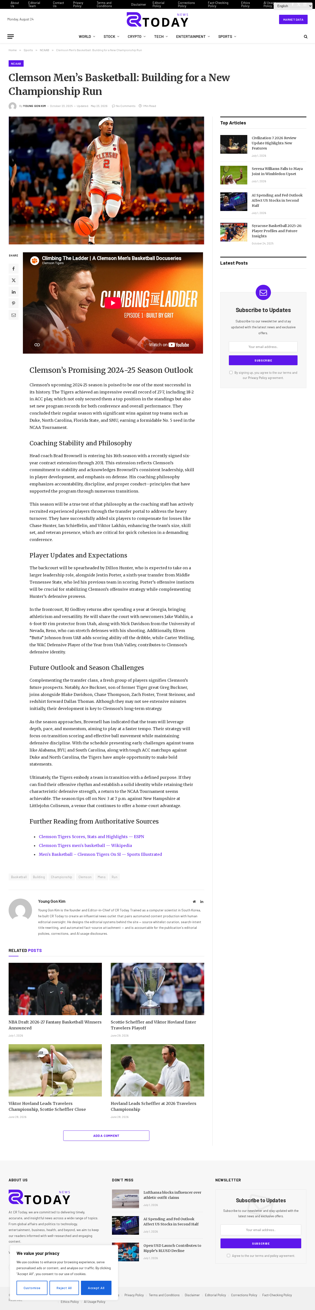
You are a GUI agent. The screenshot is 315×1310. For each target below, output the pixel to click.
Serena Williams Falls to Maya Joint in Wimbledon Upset (277, 171)
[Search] (305, 36)
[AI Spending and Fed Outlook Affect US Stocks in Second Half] (233, 201)
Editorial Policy (158, 4)
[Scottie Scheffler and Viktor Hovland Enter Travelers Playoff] (157, 989)
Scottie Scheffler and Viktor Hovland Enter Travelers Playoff (153, 1025)
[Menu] (10, 36)
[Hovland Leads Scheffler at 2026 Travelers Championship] (157, 1070)
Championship (61, 877)
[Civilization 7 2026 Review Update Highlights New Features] (233, 144)
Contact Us (58, 4)
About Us (15, 4)
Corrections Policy (186, 4)
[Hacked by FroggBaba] (157, 19)
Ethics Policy (245, 4)
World (85, 36)
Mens (102, 877)
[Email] (13, 315)
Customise (32, 1288)
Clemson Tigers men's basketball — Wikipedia (85, 845)
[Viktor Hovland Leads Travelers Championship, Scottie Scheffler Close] (55, 1070)
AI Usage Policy (270, 4)
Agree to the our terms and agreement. (263, 1256)
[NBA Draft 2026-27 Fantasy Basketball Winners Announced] (55, 989)
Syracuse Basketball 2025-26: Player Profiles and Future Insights (277, 231)
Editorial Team (34, 4)
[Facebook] (13, 268)
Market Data (293, 19)
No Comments (126, 105)
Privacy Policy (78, 4)
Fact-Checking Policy (218, 4)
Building (39, 877)
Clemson (85, 877)
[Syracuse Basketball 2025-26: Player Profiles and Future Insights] (233, 232)
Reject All (64, 1288)
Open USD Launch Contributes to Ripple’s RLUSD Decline (172, 1248)
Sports (225, 36)
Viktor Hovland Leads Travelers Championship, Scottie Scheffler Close (47, 1106)
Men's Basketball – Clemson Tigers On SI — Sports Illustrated (100, 854)
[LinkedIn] (13, 292)
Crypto (135, 36)
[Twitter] (13, 280)
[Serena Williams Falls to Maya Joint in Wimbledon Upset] (233, 175)
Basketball (19, 877)
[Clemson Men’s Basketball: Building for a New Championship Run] (106, 180)
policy (274, 1256)
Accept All (96, 1288)
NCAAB (16, 63)
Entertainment (191, 36)
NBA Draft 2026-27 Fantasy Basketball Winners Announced (55, 1025)
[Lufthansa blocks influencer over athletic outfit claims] (125, 1199)
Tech (159, 36)
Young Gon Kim (34, 105)
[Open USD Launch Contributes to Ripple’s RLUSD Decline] (125, 1252)
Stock (109, 36)
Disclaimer (138, 4)
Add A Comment (106, 1136)
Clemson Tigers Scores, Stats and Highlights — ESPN (91, 836)
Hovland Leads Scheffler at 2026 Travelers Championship (153, 1106)
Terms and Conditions (104, 4)
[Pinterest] (13, 303)
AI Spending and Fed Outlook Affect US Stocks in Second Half (277, 200)
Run (114, 877)
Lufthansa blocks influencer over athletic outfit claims (172, 1195)
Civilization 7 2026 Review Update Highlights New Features (274, 143)
